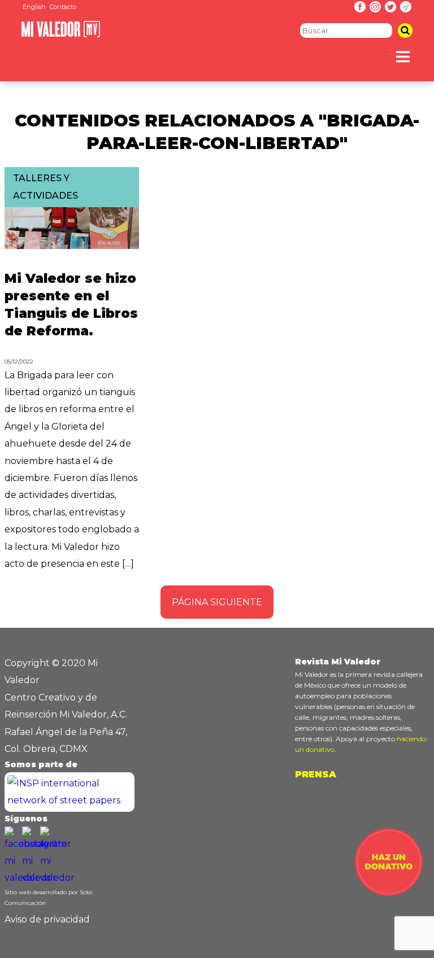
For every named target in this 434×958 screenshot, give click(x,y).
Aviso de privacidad (47, 919)
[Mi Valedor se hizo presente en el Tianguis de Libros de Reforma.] (72, 245)
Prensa (315, 774)
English (34, 7)
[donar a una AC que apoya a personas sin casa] (389, 892)
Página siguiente (217, 602)
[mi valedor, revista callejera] (60, 34)
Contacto (63, 7)
